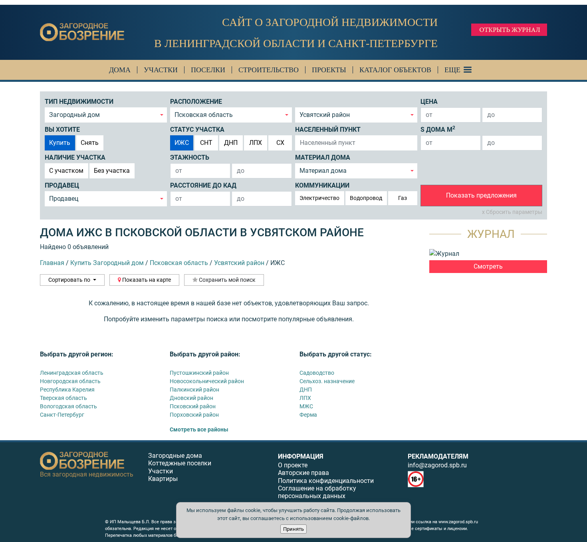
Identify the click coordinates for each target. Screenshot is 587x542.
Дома (120, 69)
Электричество (319, 198)
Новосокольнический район (207, 381)
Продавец (62, 185)
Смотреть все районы (199, 429)
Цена (429, 101)
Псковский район (193, 406)
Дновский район (191, 398)
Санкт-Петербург (62, 414)
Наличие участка (75, 157)
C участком (66, 170)
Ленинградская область (71, 373)
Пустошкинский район (199, 373)
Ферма (308, 414)
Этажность (189, 157)
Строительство (268, 69)
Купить (59, 142)
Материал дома (322, 157)
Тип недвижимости (79, 101)
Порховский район (194, 414)
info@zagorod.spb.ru (437, 465)
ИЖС (182, 142)
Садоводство (316, 373)
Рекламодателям (438, 456)
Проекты (329, 69)
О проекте (292, 465)
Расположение (196, 101)
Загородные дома (175, 455)
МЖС (306, 406)
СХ (280, 142)
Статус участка (197, 129)
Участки (161, 69)
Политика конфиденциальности (326, 481)
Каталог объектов (395, 69)
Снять (90, 142)
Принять (293, 529)
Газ (402, 198)
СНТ (206, 142)
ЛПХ (255, 142)
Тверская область (63, 398)
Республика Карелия (67, 389)
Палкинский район (194, 389)
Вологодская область (68, 406)
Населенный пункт (328, 129)
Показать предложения (481, 195)
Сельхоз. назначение (327, 381)
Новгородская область (70, 381)
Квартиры (163, 479)
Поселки (208, 69)
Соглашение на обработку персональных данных (317, 492)
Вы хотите (62, 129)
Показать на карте (146, 280)
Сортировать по (69, 280)
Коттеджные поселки (179, 463)
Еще (452, 69)
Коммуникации (322, 185)
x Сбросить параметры (512, 212)
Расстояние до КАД (203, 185)
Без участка (112, 170)
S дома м (437, 129)
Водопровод (366, 198)
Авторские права (303, 473)
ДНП (231, 142)
